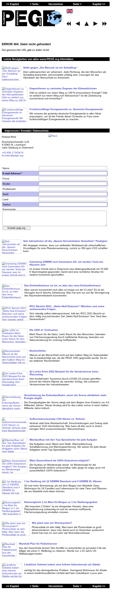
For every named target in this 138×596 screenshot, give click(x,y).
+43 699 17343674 (12, 152)
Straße (6, 183)
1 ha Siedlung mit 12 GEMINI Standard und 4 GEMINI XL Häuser (63, 481)
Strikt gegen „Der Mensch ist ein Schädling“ (50, 67)
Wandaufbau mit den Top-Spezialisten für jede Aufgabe (63, 439)
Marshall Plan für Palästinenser (38, 543)
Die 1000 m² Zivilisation (43, 329)
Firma (6, 178)
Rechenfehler (37, 350)
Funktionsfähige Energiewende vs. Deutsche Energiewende (66, 109)
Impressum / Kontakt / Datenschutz (26, 130)
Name (6, 168)
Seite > (77, 4)
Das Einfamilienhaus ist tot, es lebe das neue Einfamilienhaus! (62, 285)
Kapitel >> (99, 4)
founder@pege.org (12, 155)
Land (5, 199)
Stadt (5, 194)
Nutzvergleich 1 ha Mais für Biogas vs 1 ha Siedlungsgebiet (60, 502)
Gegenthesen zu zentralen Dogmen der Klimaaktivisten (63, 88)
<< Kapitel (12, 4)
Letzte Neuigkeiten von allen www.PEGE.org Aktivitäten (38, 59)
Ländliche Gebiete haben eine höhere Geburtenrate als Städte (62, 564)
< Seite (34, 4)
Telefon (7, 204)
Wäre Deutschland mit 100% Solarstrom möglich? (59, 460)
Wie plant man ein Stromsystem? (52, 522)
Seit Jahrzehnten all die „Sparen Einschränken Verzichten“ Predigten (65, 241)
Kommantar (9, 209)
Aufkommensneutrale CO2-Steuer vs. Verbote (57, 418)
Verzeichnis (55, 4)
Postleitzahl (9, 189)
